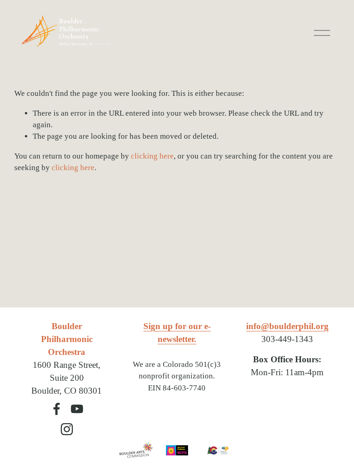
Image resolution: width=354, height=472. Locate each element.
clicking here (152, 156)
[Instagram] (66, 429)
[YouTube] (77, 408)
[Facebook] (56, 408)
